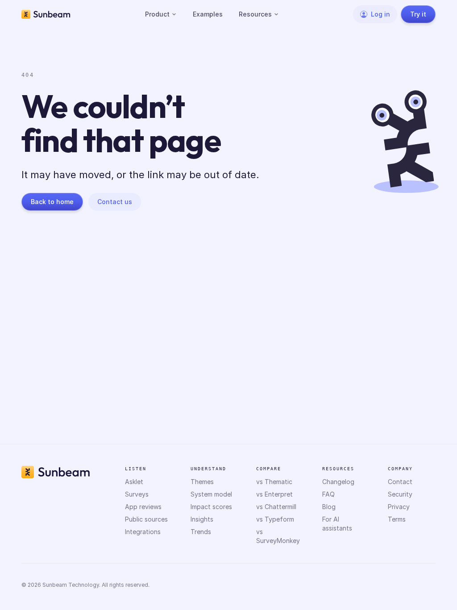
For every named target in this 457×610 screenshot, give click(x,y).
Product (157, 14)
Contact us (114, 201)
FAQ (328, 494)
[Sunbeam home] (46, 14)
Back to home (52, 201)
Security (400, 494)
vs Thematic (274, 481)
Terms (397, 519)
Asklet (134, 481)
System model (211, 494)
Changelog (338, 481)
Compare (268, 468)
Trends (201, 531)
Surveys (137, 494)
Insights (202, 519)
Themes (202, 481)
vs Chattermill (276, 506)
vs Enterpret (274, 494)
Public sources (146, 519)
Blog (329, 506)
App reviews (143, 506)
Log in (380, 14)
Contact (400, 481)
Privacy (399, 506)
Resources (255, 14)
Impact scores (211, 506)
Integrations (143, 531)
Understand (208, 468)
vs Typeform (275, 519)
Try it (418, 14)
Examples (208, 14)
